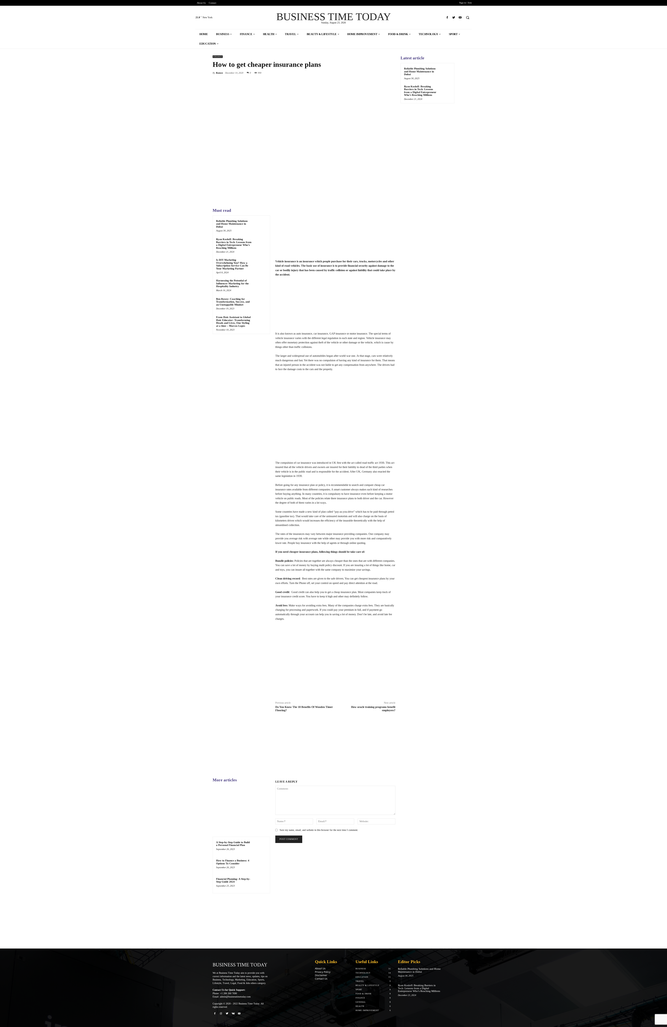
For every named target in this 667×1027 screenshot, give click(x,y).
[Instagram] (221, 1013)
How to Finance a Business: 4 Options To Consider (232, 862)
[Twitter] (453, 17)
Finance (217, 57)
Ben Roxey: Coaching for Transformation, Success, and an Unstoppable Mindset (233, 302)
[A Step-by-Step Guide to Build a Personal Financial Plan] (260, 846)
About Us (320, 968)
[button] (467, 17)
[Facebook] (447, 17)
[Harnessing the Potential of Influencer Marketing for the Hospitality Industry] (260, 285)
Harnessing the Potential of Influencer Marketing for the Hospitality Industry (232, 283)
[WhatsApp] (383, 72)
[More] (391, 72)
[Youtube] (460, 17)
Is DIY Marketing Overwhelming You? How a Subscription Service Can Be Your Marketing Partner (232, 264)
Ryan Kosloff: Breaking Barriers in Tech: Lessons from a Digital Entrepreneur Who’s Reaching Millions (234, 243)
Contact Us (321, 978)
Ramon (219, 73)
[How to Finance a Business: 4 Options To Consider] (260, 865)
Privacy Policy (322, 972)
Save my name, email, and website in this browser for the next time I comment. (319, 830)
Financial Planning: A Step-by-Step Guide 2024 (233, 880)
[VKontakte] (233, 1013)
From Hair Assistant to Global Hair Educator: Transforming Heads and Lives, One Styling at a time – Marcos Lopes (233, 321)
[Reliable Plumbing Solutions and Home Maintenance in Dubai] (260, 225)
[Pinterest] (375, 72)
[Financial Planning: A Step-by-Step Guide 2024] (260, 883)
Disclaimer (321, 975)
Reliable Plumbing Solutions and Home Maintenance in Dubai (232, 224)
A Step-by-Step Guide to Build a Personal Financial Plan (233, 844)
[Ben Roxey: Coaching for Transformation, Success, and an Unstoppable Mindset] (260, 303)
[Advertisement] (335, 233)
